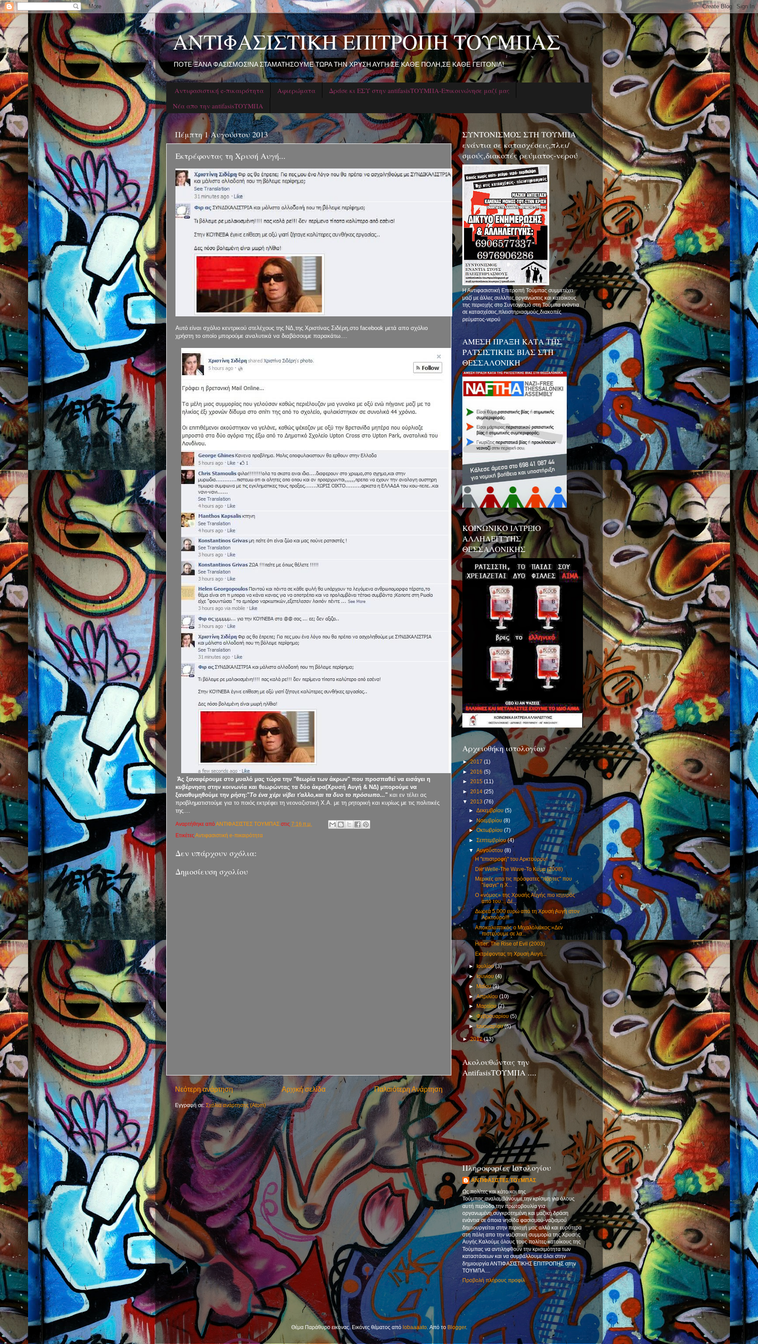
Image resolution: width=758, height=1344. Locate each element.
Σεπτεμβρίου (492, 840)
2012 (477, 1039)
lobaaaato (415, 1327)
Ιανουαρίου (490, 1026)
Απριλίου (487, 996)
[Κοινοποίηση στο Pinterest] (365, 824)
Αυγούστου (490, 850)
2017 (477, 761)
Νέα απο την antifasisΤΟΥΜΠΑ (218, 105)
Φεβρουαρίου (493, 1016)
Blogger (456, 1327)
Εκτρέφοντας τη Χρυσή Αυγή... (511, 954)
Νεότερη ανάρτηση (204, 1089)
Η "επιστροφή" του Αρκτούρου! (511, 859)
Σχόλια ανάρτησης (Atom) (236, 1105)
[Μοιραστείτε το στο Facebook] (357, 824)
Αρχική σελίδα (303, 1089)
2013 (477, 801)
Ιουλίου (485, 966)
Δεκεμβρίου (490, 810)
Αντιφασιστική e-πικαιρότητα (219, 90)
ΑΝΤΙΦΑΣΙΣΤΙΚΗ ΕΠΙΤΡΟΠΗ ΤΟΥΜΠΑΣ (366, 41)
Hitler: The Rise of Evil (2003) (510, 943)
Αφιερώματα (296, 90)
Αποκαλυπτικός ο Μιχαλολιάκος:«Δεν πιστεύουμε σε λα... (519, 930)
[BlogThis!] (340, 824)
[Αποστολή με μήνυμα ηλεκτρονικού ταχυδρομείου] (332, 824)
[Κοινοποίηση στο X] (349, 824)
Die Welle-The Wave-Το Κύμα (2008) (519, 869)
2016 (477, 771)
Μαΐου (484, 986)
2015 (477, 781)
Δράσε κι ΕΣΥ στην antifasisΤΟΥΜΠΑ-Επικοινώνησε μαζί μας (419, 90)
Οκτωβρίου (490, 830)
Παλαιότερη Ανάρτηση (408, 1089)
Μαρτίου (487, 1006)
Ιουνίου (485, 976)
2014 (477, 791)
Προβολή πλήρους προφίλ (493, 1280)
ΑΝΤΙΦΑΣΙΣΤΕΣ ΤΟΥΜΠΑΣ (503, 1180)
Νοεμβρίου (490, 820)
